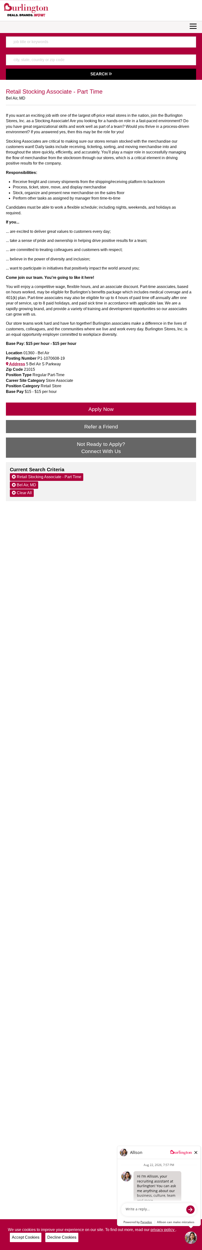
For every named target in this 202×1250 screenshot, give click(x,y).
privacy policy (163, 1230)
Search (99, 74)
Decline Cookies (61, 1237)
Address (16, 364)
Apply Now (101, 409)
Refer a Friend (101, 426)
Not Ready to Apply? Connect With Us (101, 447)
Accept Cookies (25, 1237)
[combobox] (101, 41)
